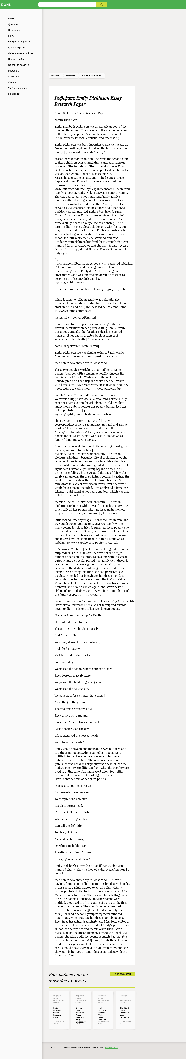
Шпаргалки (14, 94)
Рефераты (13, 70)
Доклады (13, 24)
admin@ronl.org (111, 1048)
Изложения (14, 30)
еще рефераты (123, 974)
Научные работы (17, 59)
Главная (55, 76)
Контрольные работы (19, 41)
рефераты (70, 76)
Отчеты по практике (18, 65)
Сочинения (14, 76)
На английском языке (91, 76)
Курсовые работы (17, 47)
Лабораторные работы (20, 53)
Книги (11, 36)
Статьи (12, 82)
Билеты (12, 18)
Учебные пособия (17, 88)
